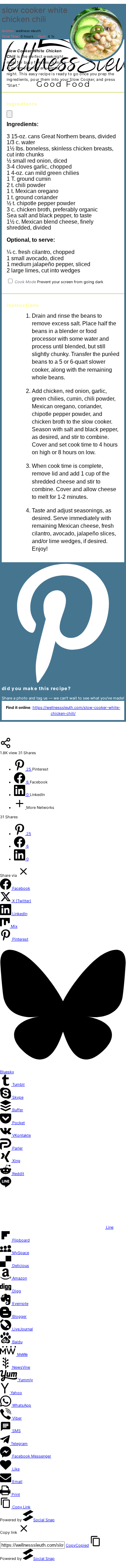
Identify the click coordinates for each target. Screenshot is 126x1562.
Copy (77, 1545)
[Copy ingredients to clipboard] (9, 114)
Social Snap (44, 1519)
